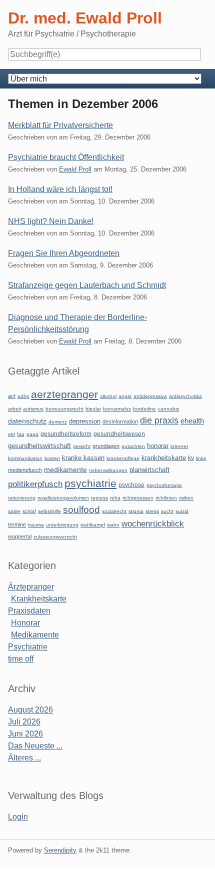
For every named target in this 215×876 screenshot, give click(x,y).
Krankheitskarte (38, 598)
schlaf (29, 511)
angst (125, 396)
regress (99, 497)
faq (20, 434)
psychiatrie (90, 483)
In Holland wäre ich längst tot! (60, 189)
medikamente (65, 470)
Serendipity (60, 850)
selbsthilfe (49, 511)
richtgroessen (138, 497)
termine (17, 525)
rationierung (22, 497)
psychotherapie (164, 485)
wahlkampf (92, 525)
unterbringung (62, 525)
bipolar (93, 409)
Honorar (25, 622)
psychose (131, 485)
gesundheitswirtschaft (39, 446)
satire (14, 511)
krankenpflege (123, 458)
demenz (57, 421)
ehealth (192, 421)
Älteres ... (24, 758)
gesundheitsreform (66, 434)
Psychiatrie (28, 646)
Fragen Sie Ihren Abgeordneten (64, 253)
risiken (186, 497)
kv (191, 458)
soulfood (81, 509)
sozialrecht (114, 511)
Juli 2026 (24, 722)
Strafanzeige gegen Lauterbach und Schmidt (87, 285)
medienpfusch (25, 470)
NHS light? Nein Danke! (51, 221)
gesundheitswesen (119, 433)
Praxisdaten (29, 610)
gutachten (133, 446)
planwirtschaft (150, 470)
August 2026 (30, 710)
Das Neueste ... (35, 746)
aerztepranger (64, 394)
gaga (32, 434)
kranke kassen (83, 458)
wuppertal (20, 537)
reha (115, 497)
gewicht (81, 446)
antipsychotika (185, 396)
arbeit (14, 409)
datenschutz (27, 421)
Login (18, 816)
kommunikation (25, 458)
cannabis (168, 409)
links (201, 458)
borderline (144, 409)
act (12, 396)
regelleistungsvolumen (63, 497)
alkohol (108, 396)
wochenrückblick (153, 523)
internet (179, 446)
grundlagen (106, 446)
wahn (113, 525)
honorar (157, 446)
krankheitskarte (164, 458)
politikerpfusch (35, 484)
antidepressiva (150, 396)
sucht (167, 511)
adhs (23, 396)
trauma (36, 525)
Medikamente (35, 634)
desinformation (120, 421)
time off (21, 658)
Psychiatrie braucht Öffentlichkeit (66, 157)
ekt (11, 434)
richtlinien (166, 497)
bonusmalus (117, 409)
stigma (136, 511)
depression (84, 421)
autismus (33, 409)
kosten (52, 458)
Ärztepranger (31, 586)
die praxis (159, 421)
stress (152, 511)
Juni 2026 (25, 734)
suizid (182, 511)
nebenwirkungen (108, 470)
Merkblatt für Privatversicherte (60, 125)
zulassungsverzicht (55, 537)
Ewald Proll (75, 169)
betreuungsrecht (65, 409)
